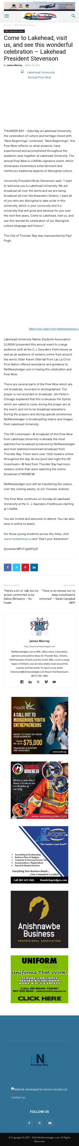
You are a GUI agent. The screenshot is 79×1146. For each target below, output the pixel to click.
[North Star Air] (39, 6)
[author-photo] (39, 635)
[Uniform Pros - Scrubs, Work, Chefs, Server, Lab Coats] (39, 979)
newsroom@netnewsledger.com (47, 1097)
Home (7, 25)
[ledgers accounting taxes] (39, 854)
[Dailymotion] (23, 682)
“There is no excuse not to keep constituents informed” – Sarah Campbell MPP (57, 597)
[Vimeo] (47, 682)
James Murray (14, 65)
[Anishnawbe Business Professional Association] (39, 919)
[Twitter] (16, 567)
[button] (6, 16)
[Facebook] (8, 567)
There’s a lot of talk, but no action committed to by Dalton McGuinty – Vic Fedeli (21, 597)
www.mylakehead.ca (17, 539)
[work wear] (39, 790)
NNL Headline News (24, 25)
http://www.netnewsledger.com (39, 646)
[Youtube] (56, 682)
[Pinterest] (25, 567)
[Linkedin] (34, 567)
